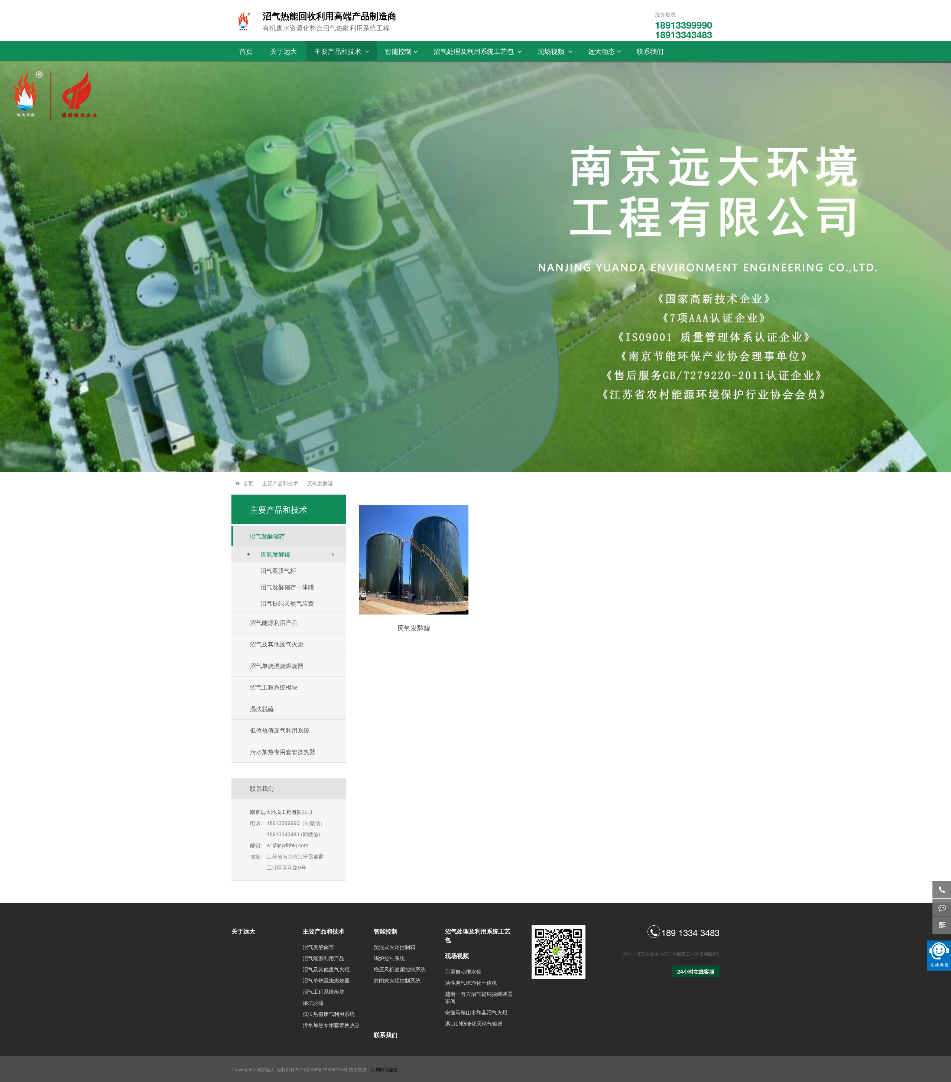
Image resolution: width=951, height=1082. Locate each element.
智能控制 (398, 51)
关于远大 (284, 51)
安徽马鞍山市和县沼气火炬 (476, 1012)
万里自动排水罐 (463, 971)
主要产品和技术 (339, 51)
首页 (246, 51)
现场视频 (553, 51)
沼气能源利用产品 (323, 958)
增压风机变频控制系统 (400, 969)
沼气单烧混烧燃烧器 (326, 980)
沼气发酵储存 (318, 947)
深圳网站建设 (384, 1069)
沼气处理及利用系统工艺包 (475, 51)
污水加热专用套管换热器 (282, 751)
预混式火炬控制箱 (394, 947)
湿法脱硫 (313, 1002)
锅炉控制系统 (389, 958)
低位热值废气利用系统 (279, 730)
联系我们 (651, 51)
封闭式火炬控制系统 (397, 980)
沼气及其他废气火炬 (326, 969)
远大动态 (601, 51)
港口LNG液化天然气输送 (474, 1023)
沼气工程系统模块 (323, 991)
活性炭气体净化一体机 (471, 982)
